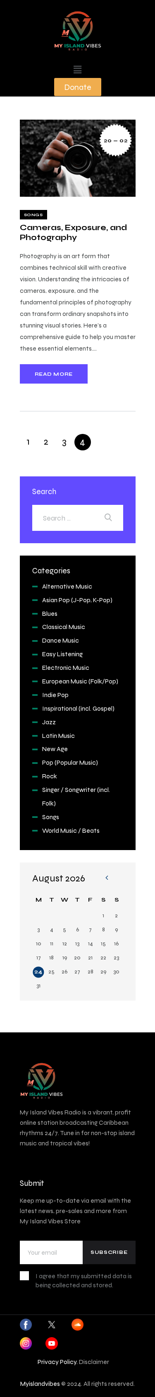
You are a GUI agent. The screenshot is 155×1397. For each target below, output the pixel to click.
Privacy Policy (57, 1362)
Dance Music (60, 640)
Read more (54, 374)
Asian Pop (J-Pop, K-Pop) (77, 600)
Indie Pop (55, 695)
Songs (33, 214)
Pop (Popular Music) (70, 762)
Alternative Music (67, 586)
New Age (55, 749)
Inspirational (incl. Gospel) (78, 708)
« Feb (106, 878)
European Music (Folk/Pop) (80, 681)
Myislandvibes (40, 1384)
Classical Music (63, 627)
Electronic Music (65, 667)
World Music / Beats (71, 830)
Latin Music (58, 736)
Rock (49, 776)
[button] (77, 70)
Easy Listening (62, 654)
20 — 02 (115, 140)
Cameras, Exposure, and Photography (73, 232)
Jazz (49, 722)
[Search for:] (77, 518)
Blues (49, 613)
